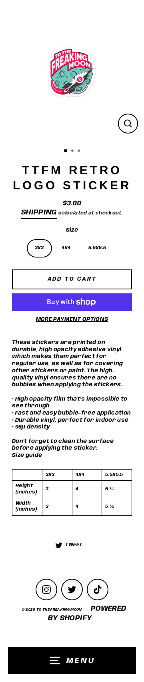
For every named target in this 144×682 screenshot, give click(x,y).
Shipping (39, 212)
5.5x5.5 (97, 248)
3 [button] (80, 151)
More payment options (72, 319)
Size (72, 230)
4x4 (66, 248)
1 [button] (66, 151)
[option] (72, 71)
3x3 (39, 248)
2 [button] (73, 151)
